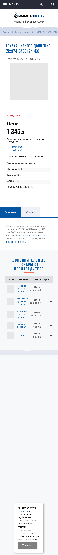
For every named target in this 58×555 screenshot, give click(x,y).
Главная (7, 32)
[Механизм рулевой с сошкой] (10, 301)
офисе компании (15, 241)
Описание (11, 212)
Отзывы (30, 212)
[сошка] (10, 335)
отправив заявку (32, 235)
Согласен (27, 545)
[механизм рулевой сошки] (10, 314)
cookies (22, 511)
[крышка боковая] (10, 325)
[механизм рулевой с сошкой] (10, 289)
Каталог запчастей (24, 32)
